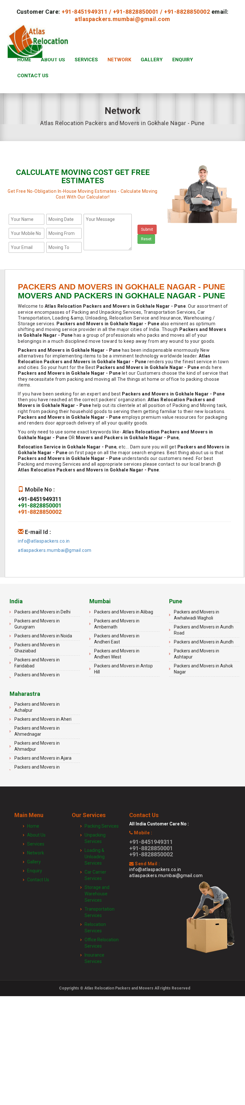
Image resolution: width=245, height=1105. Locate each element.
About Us (53, 60)
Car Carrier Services (95, 875)
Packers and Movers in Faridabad (37, 662)
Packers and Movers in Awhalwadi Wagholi (196, 614)
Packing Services (102, 826)
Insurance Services (94, 958)
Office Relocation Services (102, 943)
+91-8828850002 (187, 11)
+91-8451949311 (85, 11)
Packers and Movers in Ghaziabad (37, 647)
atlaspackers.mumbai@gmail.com (122, 19)
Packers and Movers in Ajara (42, 758)
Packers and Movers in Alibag (123, 611)
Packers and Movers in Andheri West (116, 653)
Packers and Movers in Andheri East (116, 638)
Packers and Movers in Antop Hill (123, 668)
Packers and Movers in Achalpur (37, 707)
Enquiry (182, 60)
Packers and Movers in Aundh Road (204, 629)
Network (119, 60)
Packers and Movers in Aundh (204, 641)
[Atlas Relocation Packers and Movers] (38, 44)
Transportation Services (100, 912)
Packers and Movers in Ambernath (116, 623)
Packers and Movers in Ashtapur (196, 653)
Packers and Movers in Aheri (42, 719)
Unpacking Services (95, 838)
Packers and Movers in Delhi (42, 611)
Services (86, 60)
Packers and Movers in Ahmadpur (37, 746)
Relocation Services (95, 927)
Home (24, 60)
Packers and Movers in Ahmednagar (37, 731)
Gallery (152, 60)
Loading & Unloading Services (95, 857)
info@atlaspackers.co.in (44, 541)
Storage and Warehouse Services (97, 894)
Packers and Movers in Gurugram (37, 623)
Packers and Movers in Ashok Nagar (203, 668)
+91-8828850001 (136, 11)
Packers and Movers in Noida (43, 635)
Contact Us (32, 76)
